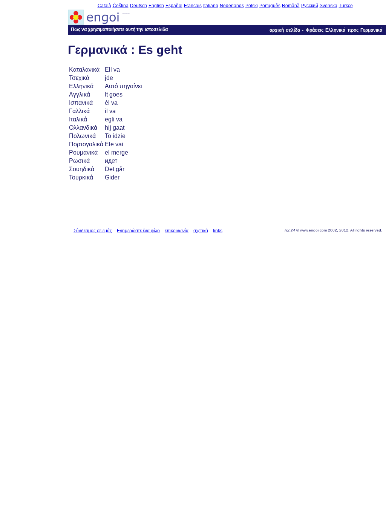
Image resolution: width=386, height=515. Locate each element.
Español (173, 5)
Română (291, 5)
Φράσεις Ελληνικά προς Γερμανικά (344, 30)
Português (269, 5)
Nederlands (232, 5)
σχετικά (200, 230)
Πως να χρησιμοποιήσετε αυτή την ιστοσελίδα (119, 29)
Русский (309, 5)
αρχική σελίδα (285, 30)
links (217, 230)
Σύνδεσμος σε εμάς (93, 230)
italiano (210, 5)
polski (251, 5)
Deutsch (138, 5)
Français (193, 5)
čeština (121, 5)
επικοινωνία (176, 230)
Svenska (328, 5)
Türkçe (346, 5)
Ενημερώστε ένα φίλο (138, 230)
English (156, 5)
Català (104, 5)
